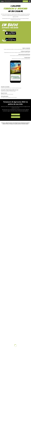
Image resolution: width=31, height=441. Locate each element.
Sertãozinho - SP (7, 1)
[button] (25, 1)
